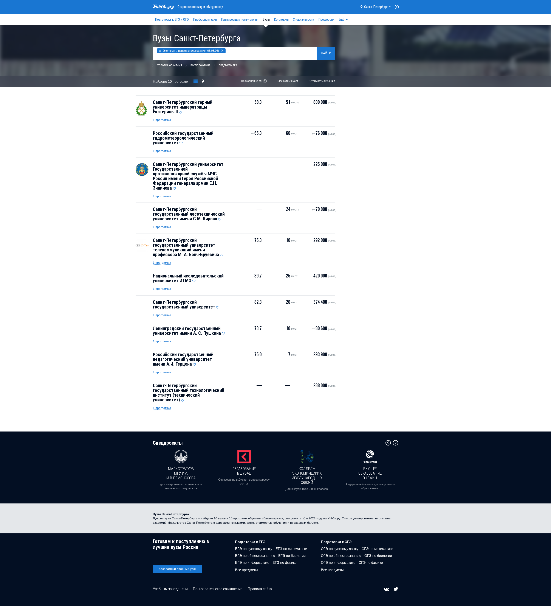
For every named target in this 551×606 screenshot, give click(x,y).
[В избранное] (180, 111)
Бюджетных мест (287, 81)
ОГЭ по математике (377, 549)
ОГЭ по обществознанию (341, 556)
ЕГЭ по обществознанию (255, 556)
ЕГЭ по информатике (252, 562)
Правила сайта (260, 589)
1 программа (162, 120)
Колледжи (281, 19)
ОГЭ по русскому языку (339, 549)
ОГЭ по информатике (338, 562)
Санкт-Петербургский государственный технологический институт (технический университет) (188, 392)
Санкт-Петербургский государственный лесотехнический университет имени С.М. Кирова (189, 214)
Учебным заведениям (170, 589)
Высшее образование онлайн (370, 473)
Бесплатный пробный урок (177, 568)
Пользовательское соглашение (218, 589)
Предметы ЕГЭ (228, 65)
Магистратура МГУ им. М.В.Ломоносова (181, 473)
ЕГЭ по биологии (292, 556)
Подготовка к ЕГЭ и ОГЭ (172, 19)
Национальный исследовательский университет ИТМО (188, 278)
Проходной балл (251, 81)
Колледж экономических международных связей (306, 475)
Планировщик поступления (239, 19)
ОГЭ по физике (371, 562)
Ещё (342, 19)
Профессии (326, 19)
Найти (326, 53)
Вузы (266, 19)
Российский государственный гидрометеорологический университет (183, 138)
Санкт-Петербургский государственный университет (184, 304)
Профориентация (205, 19)
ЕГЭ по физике (284, 562)
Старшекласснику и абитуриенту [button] (201, 7)
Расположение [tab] (200, 65)
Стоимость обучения (322, 81)
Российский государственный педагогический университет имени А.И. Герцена (183, 359)
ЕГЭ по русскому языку (253, 549)
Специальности (303, 19)
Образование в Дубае (244, 471)
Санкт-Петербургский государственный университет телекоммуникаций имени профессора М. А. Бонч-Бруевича (186, 247)
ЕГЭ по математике (291, 549)
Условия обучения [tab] (169, 65)
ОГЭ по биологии (378, 556)
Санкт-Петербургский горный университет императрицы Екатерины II (182, 107)
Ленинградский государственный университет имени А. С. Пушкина (187, 331)
